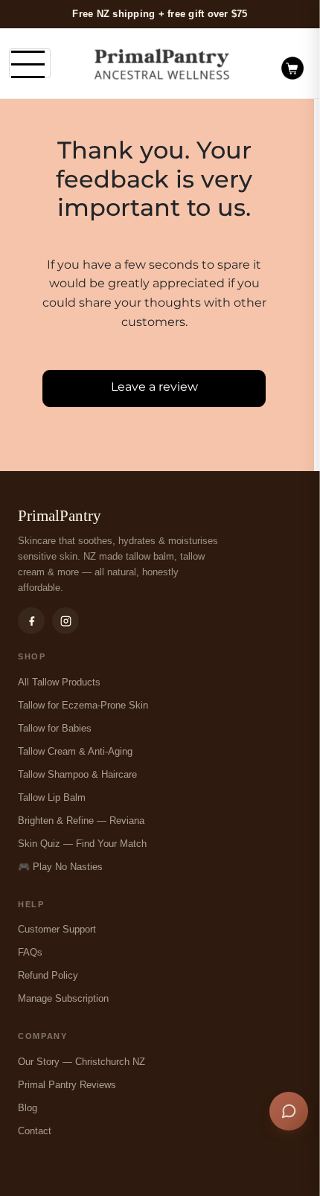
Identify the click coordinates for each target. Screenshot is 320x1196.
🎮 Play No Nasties (60, 866)
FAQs (30, 952)
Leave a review (154, 387)
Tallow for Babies (55, 728)
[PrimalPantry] (162, 64)
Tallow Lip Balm (52, 797)
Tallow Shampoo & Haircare (77, 774)
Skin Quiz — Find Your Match (82, 843)
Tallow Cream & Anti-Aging (75, 751)
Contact (34, 1130)
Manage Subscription (63, 998)
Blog (27, 1107)
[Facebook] (31, 620)
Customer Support (57, 929)
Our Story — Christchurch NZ (81, 1061)
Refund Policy (48, 975)
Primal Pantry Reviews (67, 1084)
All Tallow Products (59, 682)
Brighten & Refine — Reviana (81, 820)
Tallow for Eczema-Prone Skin (83, 705)
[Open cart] (292, 63)
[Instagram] (65, 620)
